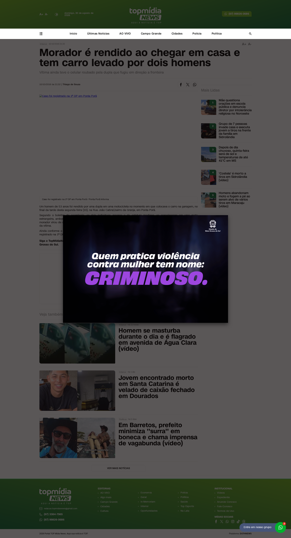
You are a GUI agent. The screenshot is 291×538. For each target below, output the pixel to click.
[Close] (228, 215)
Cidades (177, 33)
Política (217, 33)
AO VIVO (125, 33)
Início (73, 33)
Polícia (197, 33)
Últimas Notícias (98, 33)
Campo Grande (151, 33)
